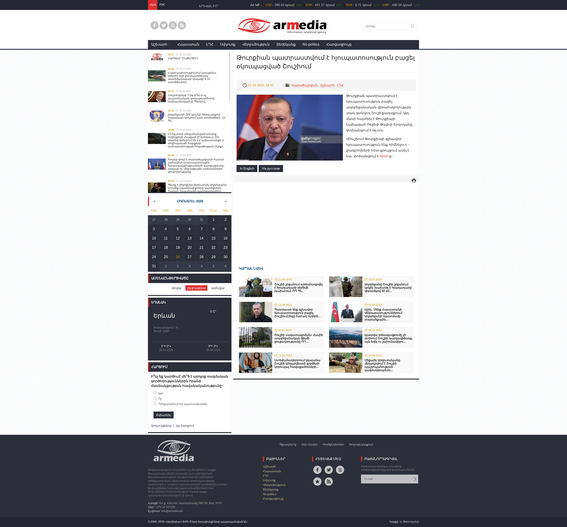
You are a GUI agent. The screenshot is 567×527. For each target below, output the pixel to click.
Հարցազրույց (338, 44)
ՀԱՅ (153, 4)
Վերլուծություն (256, 44)
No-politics (311, 44)
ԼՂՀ (209, 44)
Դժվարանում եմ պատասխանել (182, 404)
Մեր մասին (309, 444)
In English (247, 168)
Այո (160, 393)
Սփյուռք (227, 44)
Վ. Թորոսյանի (409, 521)
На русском (271, 168)
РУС (162, 4)
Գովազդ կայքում (361, 444)
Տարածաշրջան (305, 85)
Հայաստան (188, 44)
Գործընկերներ (333, 444)
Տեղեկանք (286, 44)
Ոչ (160, 398)
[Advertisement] (326, 218)
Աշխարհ (159, 44)
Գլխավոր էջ (288, 444)
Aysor (384, 156)
